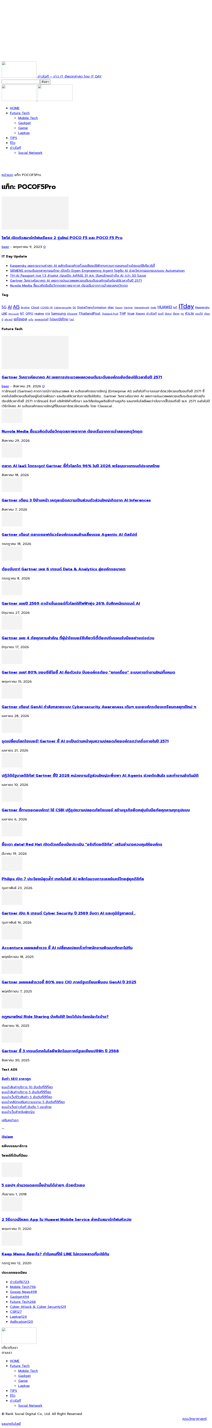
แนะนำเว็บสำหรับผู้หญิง (18, 1112)
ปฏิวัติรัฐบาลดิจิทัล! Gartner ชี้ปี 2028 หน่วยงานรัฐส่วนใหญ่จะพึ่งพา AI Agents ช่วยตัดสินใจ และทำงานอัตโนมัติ (100, 775)
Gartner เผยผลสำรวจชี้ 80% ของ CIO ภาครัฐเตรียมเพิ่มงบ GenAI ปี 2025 (69, 982)
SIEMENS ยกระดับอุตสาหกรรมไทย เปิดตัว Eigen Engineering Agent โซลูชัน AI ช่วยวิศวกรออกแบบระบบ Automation (97, 270)
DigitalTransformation (91, 307)
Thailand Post (110, 314)
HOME (14, 108)
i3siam (7, 1136)
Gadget (24, 123)
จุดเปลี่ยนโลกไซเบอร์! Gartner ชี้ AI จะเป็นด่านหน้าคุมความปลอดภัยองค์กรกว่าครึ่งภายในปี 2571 (85, 741)
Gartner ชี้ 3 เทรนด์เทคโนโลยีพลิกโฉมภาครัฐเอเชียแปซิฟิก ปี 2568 (60, 1051)
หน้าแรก (7, 174)
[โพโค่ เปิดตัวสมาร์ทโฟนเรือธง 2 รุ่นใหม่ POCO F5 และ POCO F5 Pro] (35, 228)
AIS (16, 306)
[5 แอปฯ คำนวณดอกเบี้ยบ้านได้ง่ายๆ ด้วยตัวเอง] (12, 1175)
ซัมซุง (168, 314)
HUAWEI (165, 307)
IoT (175, 307)
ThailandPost (89, 313)
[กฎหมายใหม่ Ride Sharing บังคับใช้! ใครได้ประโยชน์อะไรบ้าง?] (12, 1007)
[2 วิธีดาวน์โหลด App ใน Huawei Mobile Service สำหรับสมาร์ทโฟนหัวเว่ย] (12, 1210)
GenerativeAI (141, 307)
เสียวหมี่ (8, 319)
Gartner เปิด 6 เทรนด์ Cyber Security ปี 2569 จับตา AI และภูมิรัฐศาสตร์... (69, 913)
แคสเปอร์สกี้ (41, 319)
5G (4, 307)
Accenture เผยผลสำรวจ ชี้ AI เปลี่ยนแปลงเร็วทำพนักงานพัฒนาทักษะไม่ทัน (67, 948)
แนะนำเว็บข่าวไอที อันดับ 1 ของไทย (27, 1107)
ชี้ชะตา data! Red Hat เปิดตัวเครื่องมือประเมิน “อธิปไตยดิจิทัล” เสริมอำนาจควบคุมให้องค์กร (82, 844)
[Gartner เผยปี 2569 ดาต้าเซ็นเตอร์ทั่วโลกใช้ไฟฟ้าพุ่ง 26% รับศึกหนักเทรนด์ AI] (12, 594)
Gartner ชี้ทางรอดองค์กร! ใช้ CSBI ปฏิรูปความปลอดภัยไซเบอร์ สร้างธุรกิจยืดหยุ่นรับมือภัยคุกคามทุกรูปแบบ (96, 810)
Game (23, 128)
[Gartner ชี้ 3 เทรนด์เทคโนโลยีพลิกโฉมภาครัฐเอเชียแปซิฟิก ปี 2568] (12, 1041)
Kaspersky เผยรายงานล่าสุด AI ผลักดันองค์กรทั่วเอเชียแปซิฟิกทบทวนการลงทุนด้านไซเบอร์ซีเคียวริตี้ (82, 265)
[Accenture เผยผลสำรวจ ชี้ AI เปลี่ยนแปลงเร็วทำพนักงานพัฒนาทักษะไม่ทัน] (12, 938)
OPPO (29, 314)
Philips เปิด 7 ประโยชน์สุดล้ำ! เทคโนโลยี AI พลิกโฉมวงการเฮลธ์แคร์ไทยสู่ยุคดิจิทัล (73, 879)
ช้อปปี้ (161, 314)
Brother (25, 307)
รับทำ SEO (46, 1418)
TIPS (13, 137)
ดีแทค (176, 314)
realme (39, 313)
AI (10, 307)
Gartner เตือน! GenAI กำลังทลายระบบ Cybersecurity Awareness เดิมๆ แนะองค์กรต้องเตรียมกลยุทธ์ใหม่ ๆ (99, 707)
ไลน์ (72, 319)
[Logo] (20, 99)
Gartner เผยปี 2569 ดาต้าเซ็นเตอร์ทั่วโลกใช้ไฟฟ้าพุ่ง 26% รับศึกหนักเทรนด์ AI (71, 603)
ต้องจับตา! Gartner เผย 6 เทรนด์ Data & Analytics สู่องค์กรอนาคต (63, 569)
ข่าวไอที (15, 147)
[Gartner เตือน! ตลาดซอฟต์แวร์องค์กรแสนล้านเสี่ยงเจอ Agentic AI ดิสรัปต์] (12, 525)
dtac (111, 307)
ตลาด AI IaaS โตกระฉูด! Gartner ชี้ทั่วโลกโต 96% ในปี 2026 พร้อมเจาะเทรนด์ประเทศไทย (81, 466)
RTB (47, 314)
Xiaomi (140, 313)
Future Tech (20, 113)
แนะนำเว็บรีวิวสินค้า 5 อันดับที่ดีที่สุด (27, 1097)
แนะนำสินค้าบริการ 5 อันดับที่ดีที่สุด (26, 1092)
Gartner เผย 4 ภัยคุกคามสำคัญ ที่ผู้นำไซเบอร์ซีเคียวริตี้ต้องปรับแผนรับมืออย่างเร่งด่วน (78, 638)
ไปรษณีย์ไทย (59, 319)
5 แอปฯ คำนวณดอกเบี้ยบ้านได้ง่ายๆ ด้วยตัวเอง (43, 1185)
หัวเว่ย (189, 313)
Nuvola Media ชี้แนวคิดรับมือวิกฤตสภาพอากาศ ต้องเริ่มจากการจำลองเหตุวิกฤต (69, 285)
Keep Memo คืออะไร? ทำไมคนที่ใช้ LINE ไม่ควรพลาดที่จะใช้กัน (55, 1254)
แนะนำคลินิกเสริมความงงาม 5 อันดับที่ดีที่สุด (33, 1102)
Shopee (72, 314)
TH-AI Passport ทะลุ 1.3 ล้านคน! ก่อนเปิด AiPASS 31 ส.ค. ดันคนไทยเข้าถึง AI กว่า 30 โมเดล (78, 275)
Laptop (24, 132)
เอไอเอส (20, 319)
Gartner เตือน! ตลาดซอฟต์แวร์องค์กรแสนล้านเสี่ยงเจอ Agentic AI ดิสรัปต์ (69, 534)
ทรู (182, 314)
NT (22, 313)
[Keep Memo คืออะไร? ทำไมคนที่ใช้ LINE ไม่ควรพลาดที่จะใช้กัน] (12, 1244)
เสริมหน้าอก (10, 1120)
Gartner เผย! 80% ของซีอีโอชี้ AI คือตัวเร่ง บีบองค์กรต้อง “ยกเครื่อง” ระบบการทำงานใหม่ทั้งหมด (88, 672)
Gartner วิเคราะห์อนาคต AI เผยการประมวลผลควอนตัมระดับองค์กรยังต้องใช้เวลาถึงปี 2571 (76, 280)
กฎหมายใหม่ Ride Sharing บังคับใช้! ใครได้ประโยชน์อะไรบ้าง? (55, 1017)
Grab (153, 307)
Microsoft (13, 314)
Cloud (35, 307)
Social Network (30, 152)
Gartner (128, 307)
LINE (4, 313)
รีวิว (12, 142)
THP (122, 313)
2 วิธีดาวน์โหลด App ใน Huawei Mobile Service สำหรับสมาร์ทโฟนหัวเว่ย (66, 1219)
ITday (186, 306)
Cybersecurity (62, 307)
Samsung (58, 313)
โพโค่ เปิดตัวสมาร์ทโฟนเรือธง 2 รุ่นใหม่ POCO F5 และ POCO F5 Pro (62, 238)
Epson (119, 307)
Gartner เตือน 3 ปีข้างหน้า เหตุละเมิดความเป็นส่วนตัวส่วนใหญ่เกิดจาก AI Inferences (76, 500)
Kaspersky (202, 307)
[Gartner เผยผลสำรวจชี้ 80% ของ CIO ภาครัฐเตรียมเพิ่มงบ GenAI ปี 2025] (12, 972)
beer (5, 246)
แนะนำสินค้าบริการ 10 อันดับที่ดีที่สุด (27, 1087)
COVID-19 (46, 307)
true (130, 313)
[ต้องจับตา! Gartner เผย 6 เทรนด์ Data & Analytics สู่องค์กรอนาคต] (12, 559)
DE (74, 307)
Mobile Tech (28, 118)
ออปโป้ (199, 314)
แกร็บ (31, 319)
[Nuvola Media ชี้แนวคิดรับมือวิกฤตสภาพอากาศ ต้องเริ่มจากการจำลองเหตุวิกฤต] (12, 422)
